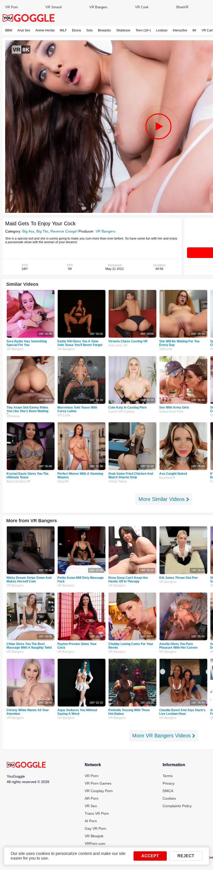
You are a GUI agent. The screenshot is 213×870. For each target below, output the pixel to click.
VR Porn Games (98, 783)
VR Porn (11, 7)
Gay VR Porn (95, 828)
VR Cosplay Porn (99, 791)
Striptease (123, 30)
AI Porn (91, 821)
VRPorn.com (95, 843)
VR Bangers (98, 7)
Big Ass (28, 231)
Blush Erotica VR (18, 481)
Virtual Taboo (117, 481)
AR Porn (91, 798)
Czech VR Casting (121, 411)
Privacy (169, 783)
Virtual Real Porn (171, 411)
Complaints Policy (177, 806)
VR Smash (53, 7)
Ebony (76, 30)
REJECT (185, 856)
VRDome (165, 349)
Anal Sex (23, 30)
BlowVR (182, 7)
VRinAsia (13, 416)
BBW (8, 30)
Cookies (169, 798)
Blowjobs (104, 30)
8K (194, 30)
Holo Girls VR (118, 345)
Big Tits (42, 231)
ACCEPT (150, 856)
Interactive (180, 30)
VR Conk (142, 7)
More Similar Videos (162, 499)
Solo (89, 30)
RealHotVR (167, 478)
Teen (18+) (143, 30)
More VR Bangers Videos (162, 735)
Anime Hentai (45, 30)
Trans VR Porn (97, 813)
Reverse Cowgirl (63, 231)
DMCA (168, 791)
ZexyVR (63, 481)
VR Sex (91, 806)
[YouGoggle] (26, 765)
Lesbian (162, 30)
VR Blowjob (94, 836)
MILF (63, 30)
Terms (168, 776)
